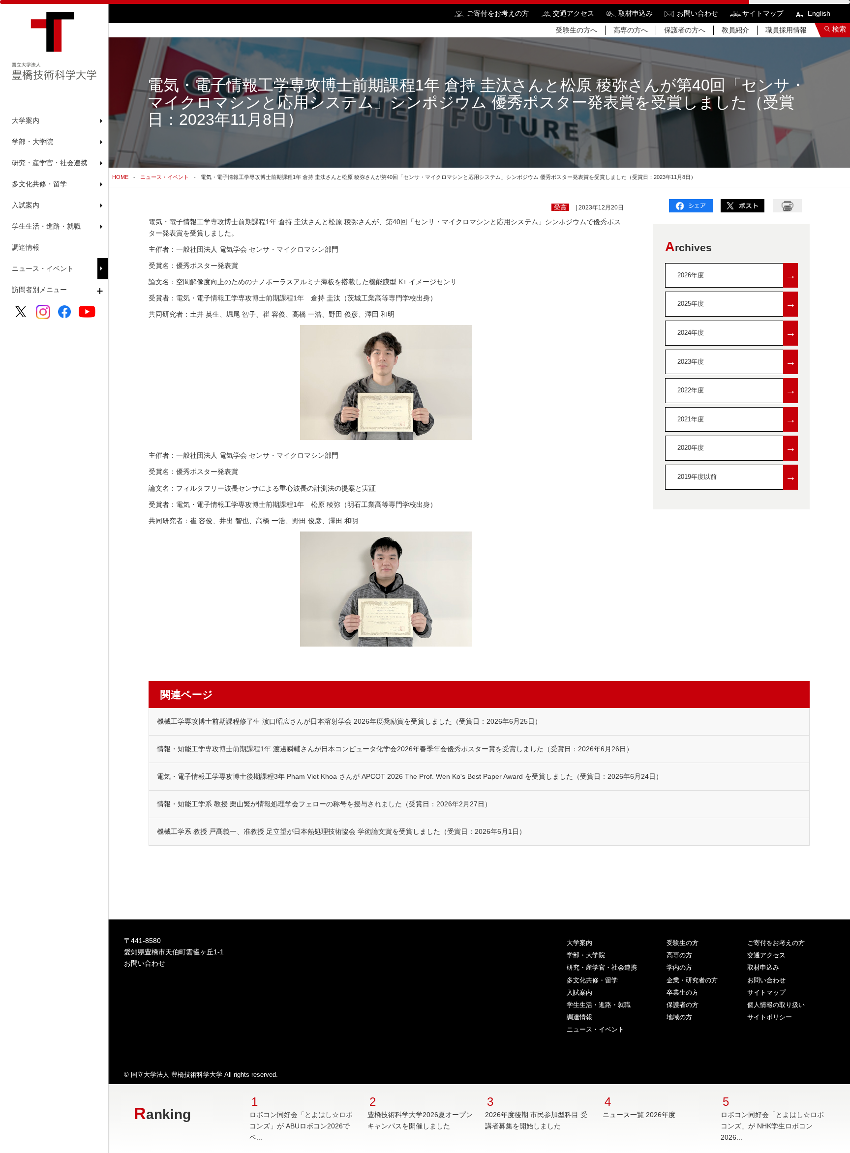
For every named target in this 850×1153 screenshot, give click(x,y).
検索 (839, 29)
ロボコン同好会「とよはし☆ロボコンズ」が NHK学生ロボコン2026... (772, 1126)
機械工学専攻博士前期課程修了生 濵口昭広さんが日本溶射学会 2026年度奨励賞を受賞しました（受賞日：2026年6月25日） (349, 721)
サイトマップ (763, 13)
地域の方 (679, 1017)
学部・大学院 (586, 955)
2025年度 (736, 303)
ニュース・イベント (43, 268)
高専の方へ (630, 30)
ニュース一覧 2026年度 (639, 1115)
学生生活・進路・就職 (599, 1004)
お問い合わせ (697, 13)
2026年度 (736, 275)
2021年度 (736, 419)
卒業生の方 (682, 992)
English (819, 13)
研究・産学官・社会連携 (602, 967)
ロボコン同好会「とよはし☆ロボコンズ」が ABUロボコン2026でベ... (301, 1126)
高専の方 (679, 955)
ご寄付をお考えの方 (498, 13)
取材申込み (635, 13)
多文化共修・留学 (592, 980)
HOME (120, 177)
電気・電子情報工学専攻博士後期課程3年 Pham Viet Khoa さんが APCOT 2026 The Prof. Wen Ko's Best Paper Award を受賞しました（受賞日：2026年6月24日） (410, 776)
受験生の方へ (576, 30)
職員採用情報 (786, 30)
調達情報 (25, 247)
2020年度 (736, 447)
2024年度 (736, 332)
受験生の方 (682, 942)
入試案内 (579, 992)
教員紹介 (735, 30)
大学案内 (579, 942)
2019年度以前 (736, 476)
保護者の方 (682, 1004)
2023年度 (736, 361)
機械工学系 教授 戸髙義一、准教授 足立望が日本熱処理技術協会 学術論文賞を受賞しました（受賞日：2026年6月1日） (341, 831)
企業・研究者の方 (692, 980)
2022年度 (736, 390)
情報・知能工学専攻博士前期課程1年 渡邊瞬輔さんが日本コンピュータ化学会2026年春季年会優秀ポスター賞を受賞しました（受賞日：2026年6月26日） (395, 749)
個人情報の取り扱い (776, 1004)
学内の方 (679, 967)
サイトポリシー (769, 1017)
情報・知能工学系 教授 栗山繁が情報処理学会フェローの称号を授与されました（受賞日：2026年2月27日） (324, 804)
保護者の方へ (684, 30)
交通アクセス (573, 13)
